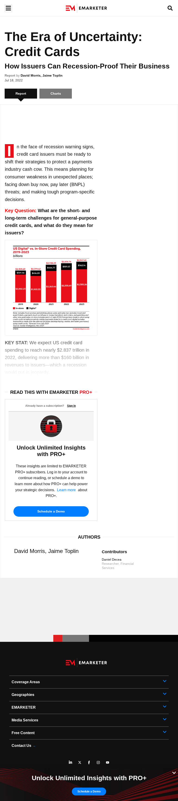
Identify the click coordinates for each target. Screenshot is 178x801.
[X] (79, 762)
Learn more (66, 490)
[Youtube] (107, 762)
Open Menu (8, 8)
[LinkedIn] (70, 762)
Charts (56, 93)
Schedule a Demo (51, 511)
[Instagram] (98, 762)
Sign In (71, 405)
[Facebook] (89, 762)
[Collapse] (174, 772)
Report (10, 75)
